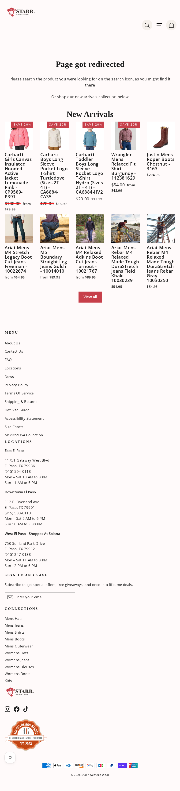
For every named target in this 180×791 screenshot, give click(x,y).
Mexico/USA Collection (24, 435)
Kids (8, 680)
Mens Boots (15, 639)
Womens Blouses (19, 667)
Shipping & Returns (21, 401)
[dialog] (171, 25)
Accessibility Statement (24, 418)
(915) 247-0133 (18, 554)
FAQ (8, 359)
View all (90, 297)
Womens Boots (17, 673)
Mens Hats (13, 618)
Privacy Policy (16, 385)
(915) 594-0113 (18, 471)
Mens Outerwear (19, 646)
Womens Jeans (17, 659)
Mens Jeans (14, 625)
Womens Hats (16, 652)
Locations (13, 368)
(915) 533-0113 (18, 513)
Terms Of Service (19, 393)
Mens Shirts (14, 632)
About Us (12, 343)
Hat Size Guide (17, 410)
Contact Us (14, 351)
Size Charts (14, 426)
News (9, 376)
